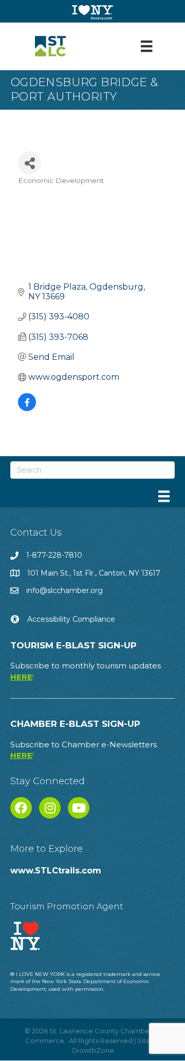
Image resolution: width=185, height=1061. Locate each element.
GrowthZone (92, 1050)
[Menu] (146, 46)
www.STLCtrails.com (55, 870)
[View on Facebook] (27, 408)
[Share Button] (29, 162)
